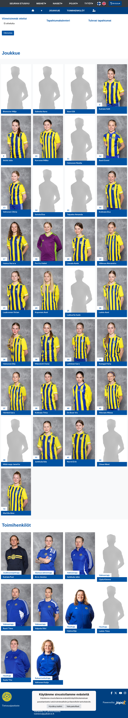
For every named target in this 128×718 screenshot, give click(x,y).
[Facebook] (110, 693)
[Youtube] (119, 693)
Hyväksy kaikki (55, 706)
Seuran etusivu (20, 3)
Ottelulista (8, 33)
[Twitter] (114, 693)
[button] (16, 89)
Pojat (73, 3)
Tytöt (88, 3)
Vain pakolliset (73, 706)
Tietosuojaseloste (11, 705)
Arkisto (116, 3)
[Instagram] (124, 693)
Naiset (57, 3)
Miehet (41, 3)
